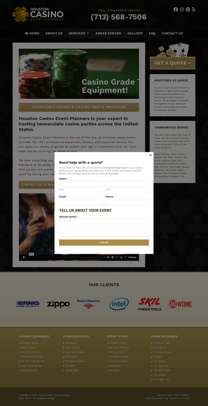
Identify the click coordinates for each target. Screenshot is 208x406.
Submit (104, 242)
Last (108, 189)
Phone (110, 196)
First (61, 189)
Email (63, 196)
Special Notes (69, 216)
